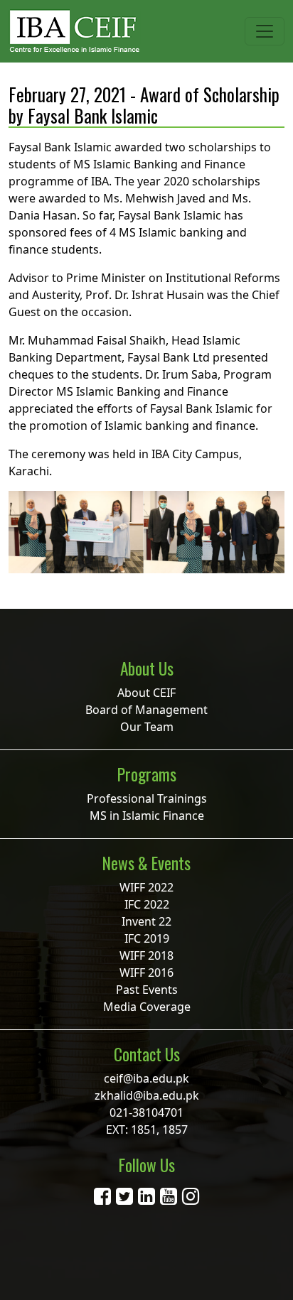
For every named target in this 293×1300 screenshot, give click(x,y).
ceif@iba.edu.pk (146, 1078)
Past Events (147, 989)
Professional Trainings (147, 798)
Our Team (147, 727)
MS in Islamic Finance (147, 815)
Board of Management (146, 709)
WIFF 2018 (146, 955)
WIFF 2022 (146, 887)
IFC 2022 (146, 904)
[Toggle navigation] (264, 31)
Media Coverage (147, 1006)
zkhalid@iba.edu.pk (147, 1095)
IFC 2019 (146, 938)
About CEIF (146, 692)
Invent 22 (146, 921)
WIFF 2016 (146, 972)
